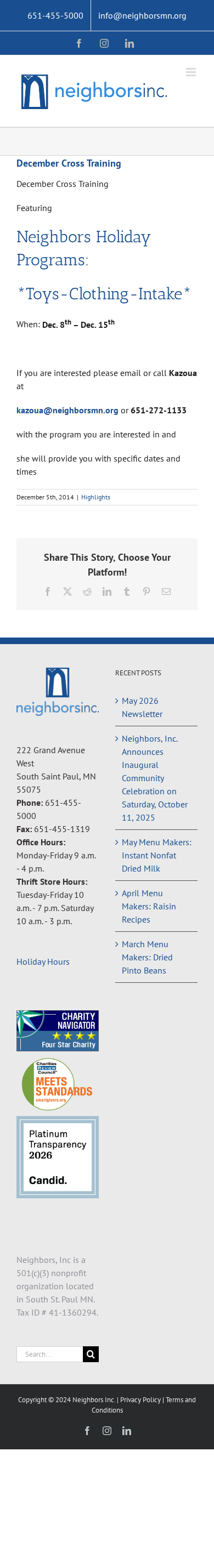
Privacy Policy (141, 1399)
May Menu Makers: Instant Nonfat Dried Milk (157, 855)
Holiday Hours (43, 961)
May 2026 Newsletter (142, 707)
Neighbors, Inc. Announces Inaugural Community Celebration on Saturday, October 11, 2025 (155, 778)
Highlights (95, 497)
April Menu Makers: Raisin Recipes (149, 906)
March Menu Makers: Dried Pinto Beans (147, 957)
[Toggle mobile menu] (192, 72)
